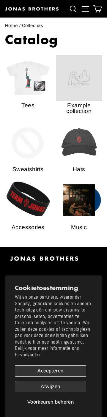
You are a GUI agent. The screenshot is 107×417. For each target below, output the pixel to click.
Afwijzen (50, 386)
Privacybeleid (28, 355)
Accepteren (50, 371)
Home (11, 25)
